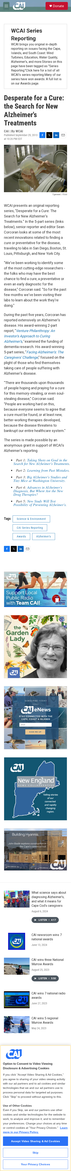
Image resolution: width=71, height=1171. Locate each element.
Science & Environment (31, 518)
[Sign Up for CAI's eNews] (35, 717)
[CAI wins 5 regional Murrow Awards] (17, 1024)
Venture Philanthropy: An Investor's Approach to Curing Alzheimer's (29, 336)
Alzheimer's (43, 536)
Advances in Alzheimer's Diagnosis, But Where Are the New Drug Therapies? (38, 491)
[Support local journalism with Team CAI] (35, 589)
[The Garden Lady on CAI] (35, 646)
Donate (58, 6)
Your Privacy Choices (35, 1164)
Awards (21, 536)
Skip (36, 1152)
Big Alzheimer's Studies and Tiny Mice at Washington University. (40, 479)
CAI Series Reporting (30, 527)
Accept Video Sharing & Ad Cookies (35, 1141)
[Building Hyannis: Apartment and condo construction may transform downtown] (35, 849)
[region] (35, 1108)
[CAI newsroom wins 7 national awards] (17, 941)
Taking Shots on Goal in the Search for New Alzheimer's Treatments (41, 462)
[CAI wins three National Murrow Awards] (17, 966)
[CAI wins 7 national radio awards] (17, 999)
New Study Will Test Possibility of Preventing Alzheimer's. (40, 503)
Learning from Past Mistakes (47, 470)
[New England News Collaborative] (35, 788)
